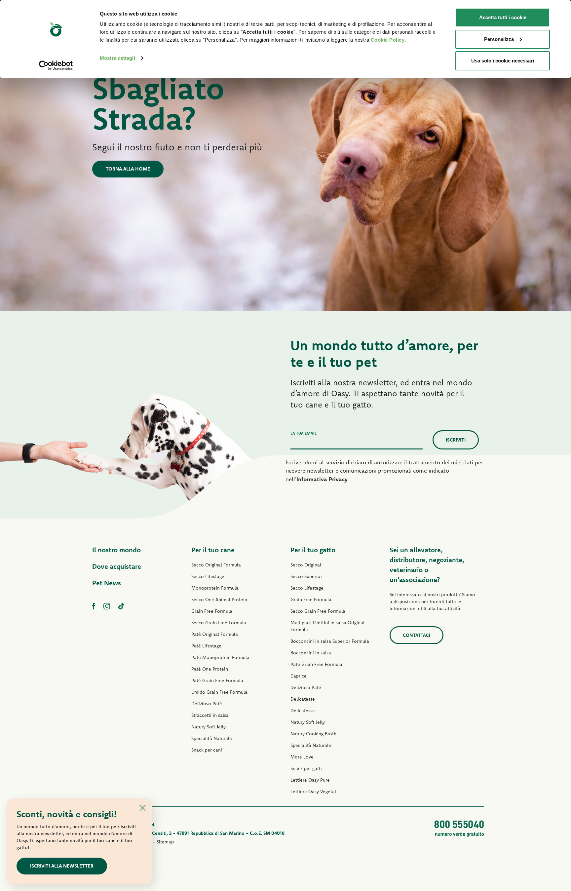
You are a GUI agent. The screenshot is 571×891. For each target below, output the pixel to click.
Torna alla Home (128, 169)
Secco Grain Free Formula (218, 623)
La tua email (303, 433)
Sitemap (165, 842)
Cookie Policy (388, 40)
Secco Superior (306, 576)
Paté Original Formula (214, 634)
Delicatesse (302, 699)
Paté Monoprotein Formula (220, 657)
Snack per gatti (306, 768)
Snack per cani (206, 750)
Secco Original (305, 565)
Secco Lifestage (207, 576)
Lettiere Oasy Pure (310, 780)
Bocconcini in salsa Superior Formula (329, 641)
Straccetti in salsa (210, 715)
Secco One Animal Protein (219, 599)
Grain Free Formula (211, 611)
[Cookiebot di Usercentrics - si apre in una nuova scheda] (56, 65)
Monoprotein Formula (215, 588)
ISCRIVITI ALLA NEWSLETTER (62, 866)
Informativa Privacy (322, 479)
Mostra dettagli (117, 58)
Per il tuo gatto (312, 550)
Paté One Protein (209, 669)
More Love (302, 757)
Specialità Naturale (211, 738)
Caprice (298, 676)
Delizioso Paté (206, 704)
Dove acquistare (116, 566)
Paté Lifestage (206, 646)
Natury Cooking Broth (313, 734)
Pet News (106, 583)
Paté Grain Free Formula (217, 680)
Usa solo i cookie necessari (502, 60)
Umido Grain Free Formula (219, 692)
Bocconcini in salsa (310, 653)
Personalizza (499, 39)
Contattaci (416, 635)
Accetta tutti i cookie (502, 17)
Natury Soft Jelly (208, 727)
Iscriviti (456, 440)
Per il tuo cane (213, 550)
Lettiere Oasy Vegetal (313, 791)
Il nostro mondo (116, 550)
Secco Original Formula (216, 565)
